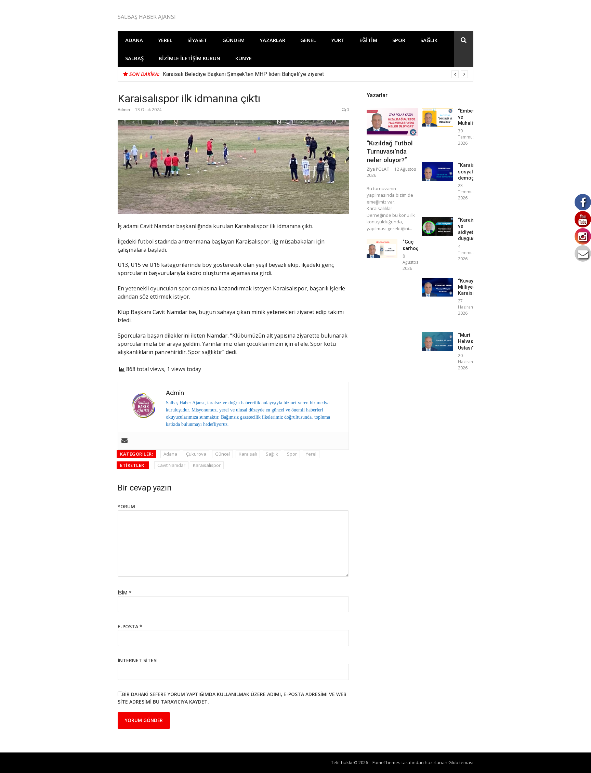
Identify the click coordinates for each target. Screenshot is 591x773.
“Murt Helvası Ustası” (466, 341)
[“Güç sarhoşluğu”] (382, 248)
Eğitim (368, 40)
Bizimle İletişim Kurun (189, 58)
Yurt (337, 40)
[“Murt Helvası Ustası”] (437, 341)
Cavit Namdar (171, 465)
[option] (315, 74)
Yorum (126, 506)
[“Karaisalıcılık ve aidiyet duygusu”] (437, 226)
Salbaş (134, 58)
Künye (243, 58)
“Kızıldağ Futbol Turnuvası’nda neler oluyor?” (390, 151)
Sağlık (428, 40)
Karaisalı (248, 454)
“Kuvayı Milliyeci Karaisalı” (469, 287)
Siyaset (197, 40)
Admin (124, 110)
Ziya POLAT (378, 169)
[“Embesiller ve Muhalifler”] (437, 117)
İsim (125, 592)
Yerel (165, 40)
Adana (134, 40)
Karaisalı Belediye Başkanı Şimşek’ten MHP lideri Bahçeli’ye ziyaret (243, 74)
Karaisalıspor (207, 465)
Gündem (233, 40)
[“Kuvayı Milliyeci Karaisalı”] (437, 287)
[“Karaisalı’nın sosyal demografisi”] (437, 171)
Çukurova (196, 454)
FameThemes (386, 762)
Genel (308, 40)
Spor (398, 40)
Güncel (222, 454)
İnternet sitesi (138, 660)
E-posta (130, 626)
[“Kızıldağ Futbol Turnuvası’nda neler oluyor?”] (392, 122)
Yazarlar (272, 40)
